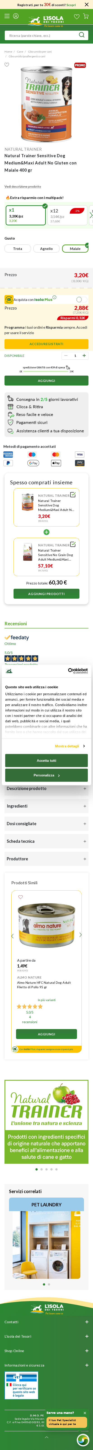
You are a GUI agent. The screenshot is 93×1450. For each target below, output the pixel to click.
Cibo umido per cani (40, 51)
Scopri (71, 5)
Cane (20, 51)
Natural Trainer (23, 149)
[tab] (36, 1169)
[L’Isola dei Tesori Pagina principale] (46, 20)
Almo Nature (29, 977)
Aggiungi (46, 381)
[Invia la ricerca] (81, 35)
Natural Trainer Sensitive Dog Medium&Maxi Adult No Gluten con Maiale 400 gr (55, 509)
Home (8, 51)
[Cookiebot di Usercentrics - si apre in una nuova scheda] (68, 671)
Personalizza (44, 775)
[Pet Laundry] (46, 1238)
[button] (26, 215)
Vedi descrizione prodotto (23, 186)
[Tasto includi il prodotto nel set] (73, 495)
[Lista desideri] (76, 16)
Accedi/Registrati (46, 344)
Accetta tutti (46, 760)
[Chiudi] (86, 4)
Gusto (10, 238)
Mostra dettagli (67, 746)
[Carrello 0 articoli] (85, 16)
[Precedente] (6, 215)
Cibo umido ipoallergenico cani (27, 56)
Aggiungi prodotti (46, 594)
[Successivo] (80, 935)
